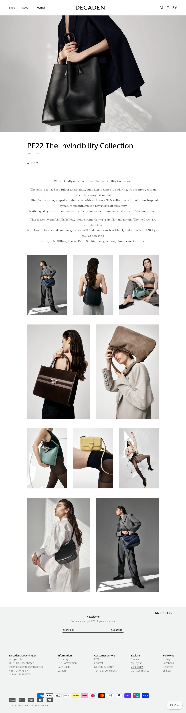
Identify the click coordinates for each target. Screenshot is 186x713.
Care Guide (64, 667)
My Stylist (136, 663)
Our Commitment (68, 663)
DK (157, 612)
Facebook (168, 663)
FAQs (97, 659)
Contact (98, 663)
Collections (137, 667)
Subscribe (116, 630)
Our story (63, 659)
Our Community (140, 670)
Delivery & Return (104, 667)
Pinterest (168, 667)
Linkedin (167, 670)
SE (170, 612)
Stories (135, 659)
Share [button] (34, 162)
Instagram (168, 659)
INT (164, 612)
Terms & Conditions (105, 670)
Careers (62, 670)
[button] (13, 7)
